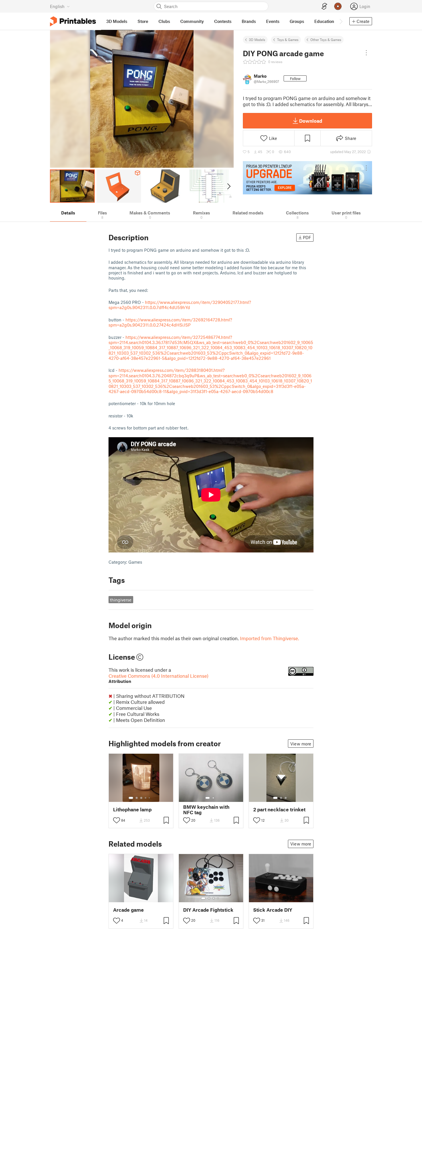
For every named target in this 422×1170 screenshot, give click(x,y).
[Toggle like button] (116, 820)
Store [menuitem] (143, 21)
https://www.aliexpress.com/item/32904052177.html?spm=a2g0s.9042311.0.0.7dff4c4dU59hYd (180, 305)
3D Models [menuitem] (116, 21)
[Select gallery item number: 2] (136, 798)
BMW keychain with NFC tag (206, 809)
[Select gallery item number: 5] (150, 798)
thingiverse (120, 599)
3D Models (257, 40)
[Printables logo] (73, 21)
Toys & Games (288, 40)
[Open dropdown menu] (366, 52)
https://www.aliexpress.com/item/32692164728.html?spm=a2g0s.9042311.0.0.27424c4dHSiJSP (170, 322)
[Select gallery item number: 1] (131, 798)
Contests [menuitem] (222, 21)
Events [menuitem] (272, 21)
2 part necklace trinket (279, 809)
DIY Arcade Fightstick (208, 910)
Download (310, 121)
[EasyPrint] (324, 6)
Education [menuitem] (324, 21)
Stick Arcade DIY (272, 910)
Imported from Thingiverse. (269, 638)
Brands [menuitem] (249, 21)
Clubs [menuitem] (164, 21)
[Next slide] (228, 186)
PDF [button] (307, 237)
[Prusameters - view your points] (338, 6)
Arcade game (128, 910)
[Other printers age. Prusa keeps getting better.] (307, 177)
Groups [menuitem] (297, 21)
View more (300, 743)
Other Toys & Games (325, 40)
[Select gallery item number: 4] (146, 798)
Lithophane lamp (132, 809)
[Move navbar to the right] (340, 21)
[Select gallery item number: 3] (141, 798)
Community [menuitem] (192, 21)
